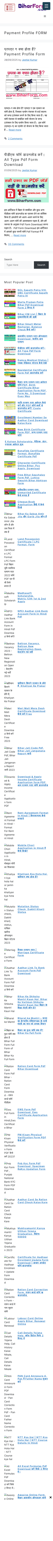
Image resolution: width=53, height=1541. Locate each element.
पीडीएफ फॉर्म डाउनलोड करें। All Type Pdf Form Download (24, 159)
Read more (15, 129)
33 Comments (16, 244)
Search (8, 259)
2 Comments (15, 138)
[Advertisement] (26, 1520)
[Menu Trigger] (46, 6)
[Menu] (45, 16)
